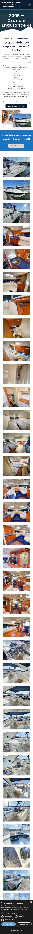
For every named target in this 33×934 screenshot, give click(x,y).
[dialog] (16, 917)
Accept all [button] (8, 924)
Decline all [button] (24, 924)
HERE (29, 62)
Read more (24, 909)
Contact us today (16, 145)
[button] (16, 930)
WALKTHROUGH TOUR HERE (16, 106)
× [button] (31, 902)
